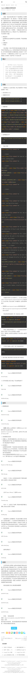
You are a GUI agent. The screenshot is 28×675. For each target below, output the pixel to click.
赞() (15, 628)
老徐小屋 (14, 2)
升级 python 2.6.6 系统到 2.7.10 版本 (21, 639)
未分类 (12, 5)
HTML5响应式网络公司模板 (6, 639)
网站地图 (14, 672)
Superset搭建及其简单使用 (8, 8)
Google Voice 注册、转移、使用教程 (12, 652)
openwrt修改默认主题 (9, 654)
